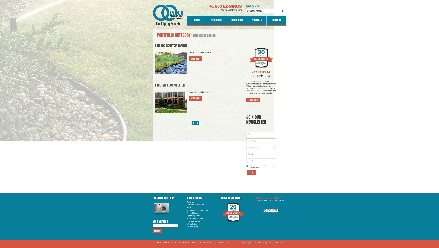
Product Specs (192, 213)
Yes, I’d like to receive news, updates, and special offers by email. (262, 166)
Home (158, 243)
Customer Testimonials (195, 205)
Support (186, 243)
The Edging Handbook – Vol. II (198, 210)
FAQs (189, 207)
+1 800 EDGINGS (225, 6)
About (197, 20)
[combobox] (261, 147)
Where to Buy (192, 224)
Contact (276, 20)
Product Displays (193, 221)
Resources (237, 20)
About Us (190, 202)
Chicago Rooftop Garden (171, 45)
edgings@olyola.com (231, 10)
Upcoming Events (193, 216)
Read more (195, 58)
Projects (257, 20)
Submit (251, 173)
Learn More (253, 100)
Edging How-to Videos (195, 218)
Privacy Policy (192, 227)
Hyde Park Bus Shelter (170, 85)
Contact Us (223, 243)
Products (216, 20)
